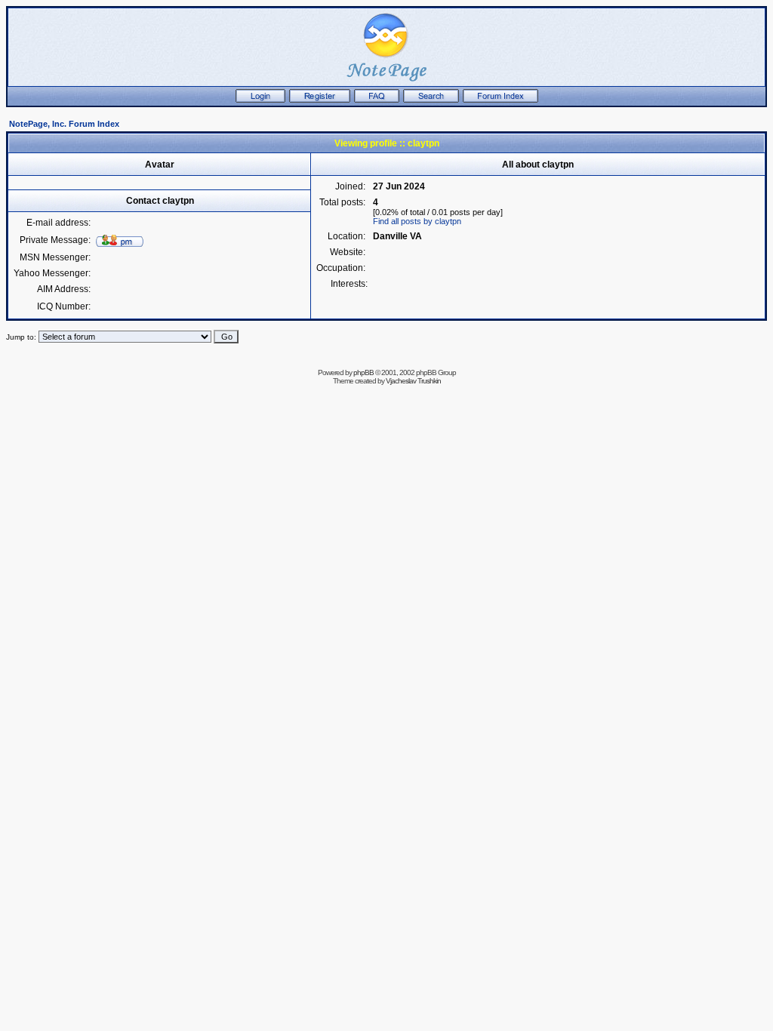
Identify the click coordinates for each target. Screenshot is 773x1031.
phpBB (363, 372)
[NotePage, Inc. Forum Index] (500, 99)
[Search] (431, 99)
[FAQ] (376, 99)
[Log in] (260, 99)
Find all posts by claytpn (417, 221)
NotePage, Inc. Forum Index (64, 123)
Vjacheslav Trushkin (413, 381)
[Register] (319, 99)
